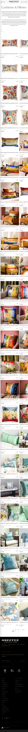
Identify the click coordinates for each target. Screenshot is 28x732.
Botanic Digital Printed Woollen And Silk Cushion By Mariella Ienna (10, 424)
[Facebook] (4, 718)
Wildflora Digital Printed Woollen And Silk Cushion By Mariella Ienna (10, 375)
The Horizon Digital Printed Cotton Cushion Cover (10, 622)
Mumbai (4, 682)
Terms (7, 725)
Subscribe (22, 660)
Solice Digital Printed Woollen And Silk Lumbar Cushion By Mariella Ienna (10, 152)
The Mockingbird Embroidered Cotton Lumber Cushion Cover (10, 53)
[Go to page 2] (25, 630)
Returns (16, 725)
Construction (5, 710)
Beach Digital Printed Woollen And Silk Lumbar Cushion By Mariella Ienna (10, 251)
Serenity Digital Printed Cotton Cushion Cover (10, 548)
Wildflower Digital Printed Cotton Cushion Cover (10, 523)
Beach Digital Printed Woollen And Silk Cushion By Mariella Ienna (10, 399)
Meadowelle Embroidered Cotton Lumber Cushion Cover (10, 78)
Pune (3, 690)
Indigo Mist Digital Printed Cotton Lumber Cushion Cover (10, 449)
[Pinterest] (6, 718)
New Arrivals (5, 700)
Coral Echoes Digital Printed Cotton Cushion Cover (10, 597)
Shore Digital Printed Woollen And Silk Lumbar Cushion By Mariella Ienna (10, 177)
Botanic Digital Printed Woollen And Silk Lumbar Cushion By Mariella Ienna (10, 276)
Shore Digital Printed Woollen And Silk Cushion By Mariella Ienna (10, 325)
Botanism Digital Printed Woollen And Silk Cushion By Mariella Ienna (10, 350)
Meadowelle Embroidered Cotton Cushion (10, 127)
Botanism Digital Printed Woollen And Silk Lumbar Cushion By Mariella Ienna (10, 202)
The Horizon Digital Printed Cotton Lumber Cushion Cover (10, 474)
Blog (16, 688)
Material (4, 706)
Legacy (17, 682)
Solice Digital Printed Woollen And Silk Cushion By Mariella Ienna (10, 301)
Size (3, 704)
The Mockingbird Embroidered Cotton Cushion (10, 103)
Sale (3, 714)
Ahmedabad (5, 692)
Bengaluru (5, 686)
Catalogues (18, 692)
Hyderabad (5, 684)
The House (17, 690)
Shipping (12, 725)
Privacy (3, 725)
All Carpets (5, 698)
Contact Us (18, 680)
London (4, 694)
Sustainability (18, 684)
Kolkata (4, 688)
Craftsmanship (19, 686)
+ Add (17, 56)
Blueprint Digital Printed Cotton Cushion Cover (10, 572)
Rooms (3, 702)
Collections (5, 708)
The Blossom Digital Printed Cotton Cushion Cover (10, 498)
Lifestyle (4, 712)
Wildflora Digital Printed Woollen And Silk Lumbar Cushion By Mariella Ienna (10, 226)
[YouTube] (8, 718)
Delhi (3, 680)
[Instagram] (2, 718)
